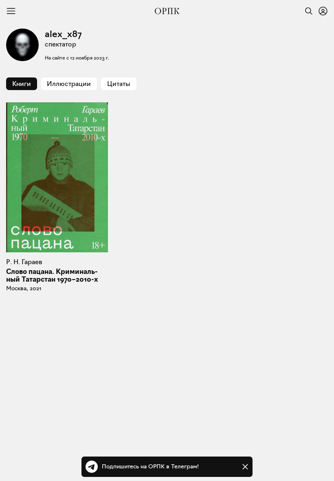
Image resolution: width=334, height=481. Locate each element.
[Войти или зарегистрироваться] (323, 11)
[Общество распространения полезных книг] (167, 11)
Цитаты (118, 84)
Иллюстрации (69, 84)
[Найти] (307, 11)
